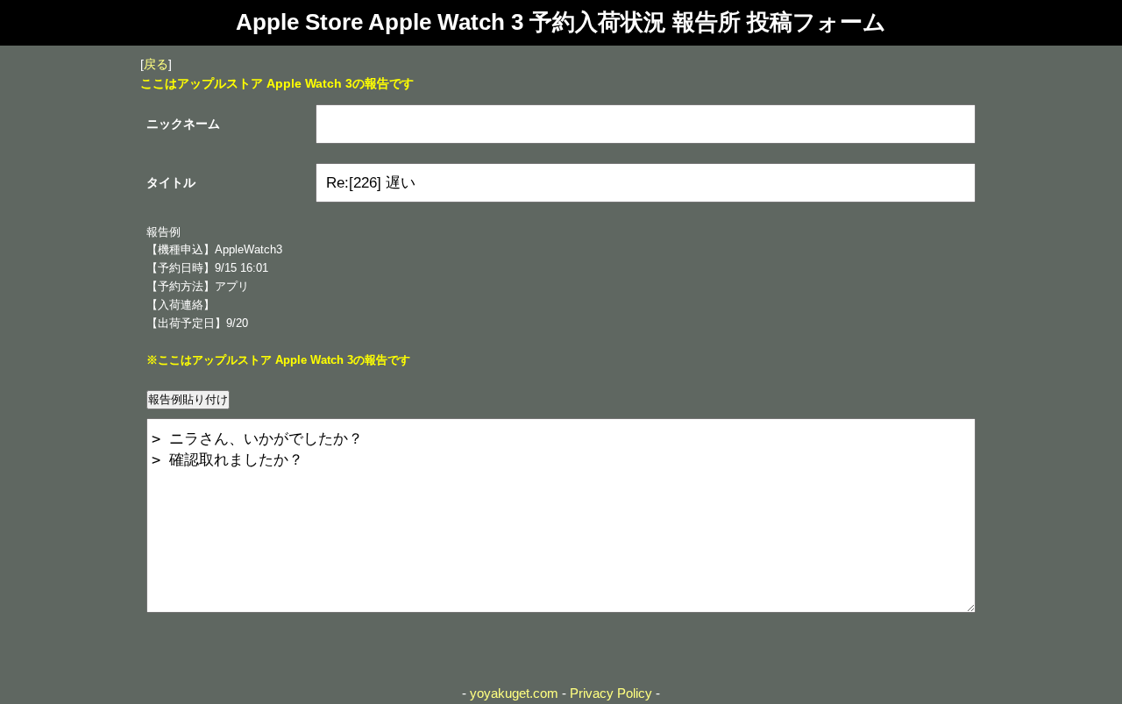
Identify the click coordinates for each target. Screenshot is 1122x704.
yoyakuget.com (514, 693)
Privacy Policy (611, 693)
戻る (156, 64)
